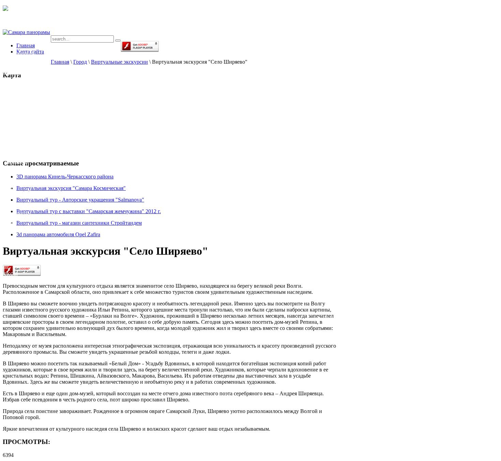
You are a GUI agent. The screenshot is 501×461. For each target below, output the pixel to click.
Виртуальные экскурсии (119, 62)
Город (80, 62)
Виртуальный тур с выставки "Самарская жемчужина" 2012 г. (88, 211)
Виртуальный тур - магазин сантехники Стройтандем (79, 223)
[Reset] (118, 40)
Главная (60, 62)
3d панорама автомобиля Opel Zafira (58, 234)
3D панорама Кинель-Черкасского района (64, 176)
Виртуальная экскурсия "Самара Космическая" (71, 188)
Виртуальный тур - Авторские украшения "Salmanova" (80, 200)
